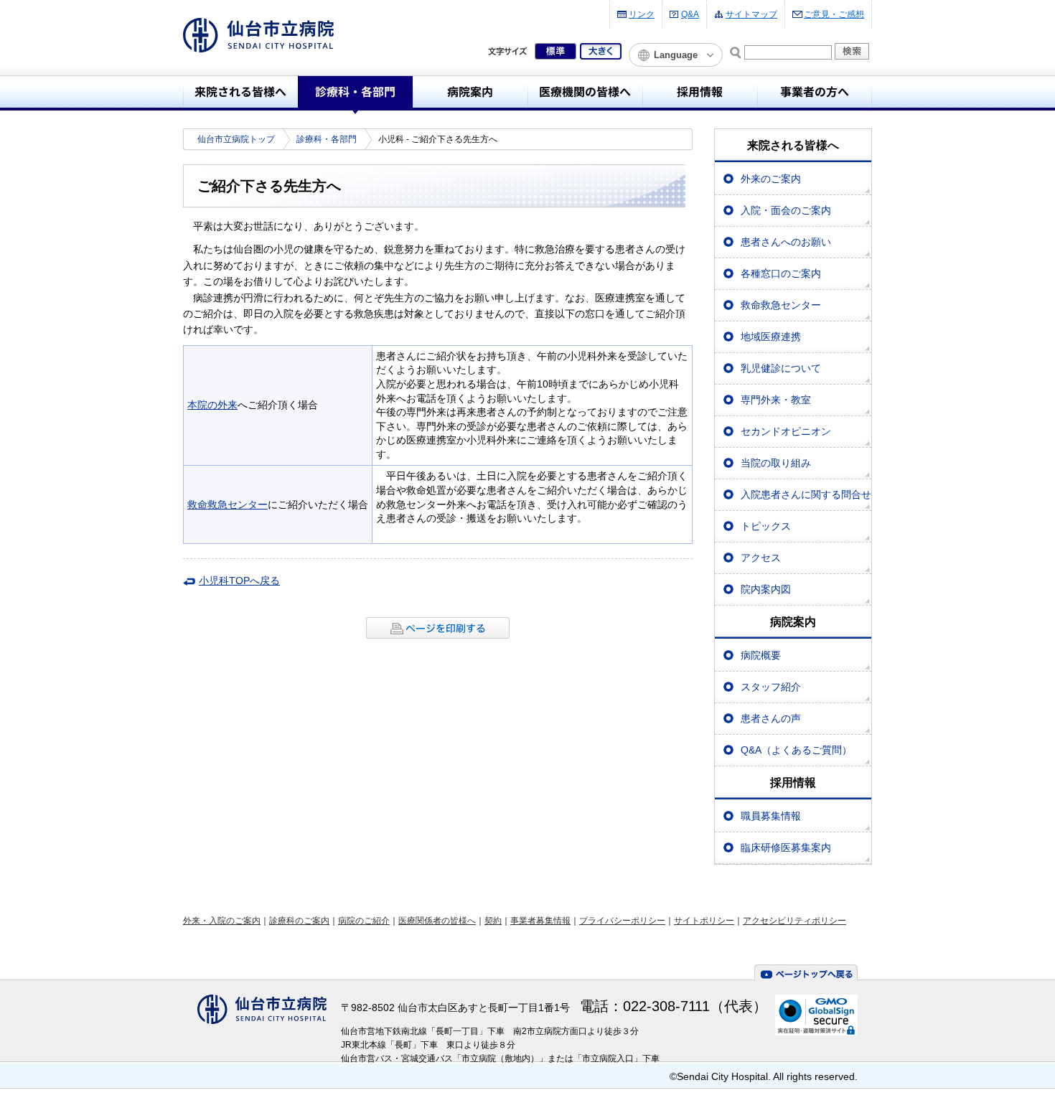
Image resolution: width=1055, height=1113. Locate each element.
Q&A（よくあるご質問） (796, 750)
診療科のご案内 (299, 921)
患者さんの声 (771, 718)
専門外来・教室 (776, 399)
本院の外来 (212, 404)
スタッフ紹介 (771, 686)
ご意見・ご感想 (834, 14)
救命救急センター (227, 504)
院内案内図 (766, 589)
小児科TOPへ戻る (239, 580)
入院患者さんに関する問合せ (806, 494)
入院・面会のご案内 (786, 210)
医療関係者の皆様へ (437, 921)
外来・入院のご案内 (222, 921)
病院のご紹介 (364, 921)
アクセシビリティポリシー (794, 921)
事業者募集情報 (540, 921)
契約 (493, 921)
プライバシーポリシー (622, 921)
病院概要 (761, 655)
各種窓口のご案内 (781, 273)
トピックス (766, 526)
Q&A (690, 14)
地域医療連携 (771, 336)
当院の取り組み (776, 463)
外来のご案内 (771, 178)
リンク (642, 14)
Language (676, 55)
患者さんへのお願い (786, 242)
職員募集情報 (771, 816)
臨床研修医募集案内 (786, 847)
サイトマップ (751, 14)
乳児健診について (781, 368)
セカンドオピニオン (786, 431)
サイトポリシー (704, 921)
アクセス (761, 557)
